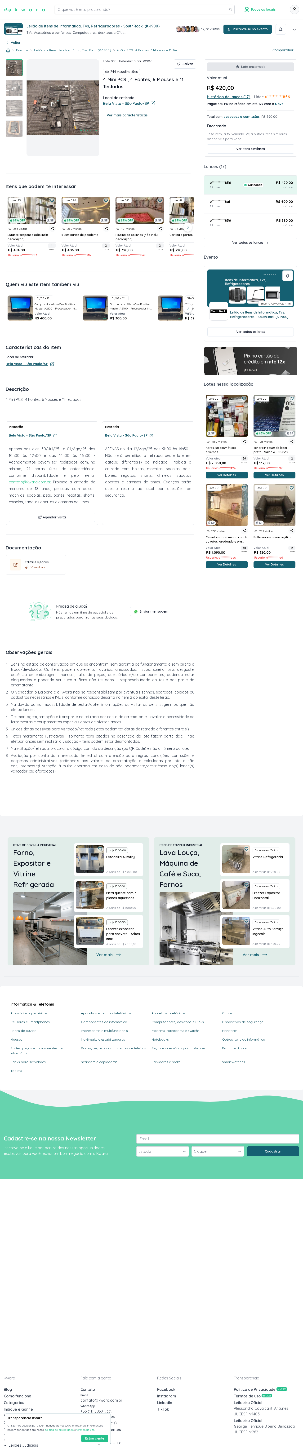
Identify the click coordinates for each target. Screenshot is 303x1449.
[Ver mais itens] (187, 227)
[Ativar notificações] (281, 29)
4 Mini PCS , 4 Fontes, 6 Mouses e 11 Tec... (148, 50)
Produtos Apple (234, 1048)
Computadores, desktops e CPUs (178, 1022)
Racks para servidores (28, 1062)
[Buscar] (231, 9)
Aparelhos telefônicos (169, 1013)
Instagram (166, 1396)
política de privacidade (59, 1429)
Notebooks (160, 1039)
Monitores (229, 1031)
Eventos (22, 50)
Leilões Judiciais (23, 1445)
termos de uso (85, 1429)
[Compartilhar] (244, 441)
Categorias (14, 1402)
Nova (279, 104)
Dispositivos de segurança (242, 1022)
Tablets (16, 1071)
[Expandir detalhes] (294, 29)
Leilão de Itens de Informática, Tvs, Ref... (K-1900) (72, 50)
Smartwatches (233, 1062)
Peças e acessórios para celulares (178, 1048)
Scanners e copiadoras (99, 1062)
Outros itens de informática (243, 1039)
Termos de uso (252, 1396)
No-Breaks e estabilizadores (103, 1039)
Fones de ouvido (23, 1031)
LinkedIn (164, 1402)
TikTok (163, 1409)
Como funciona (17, 1396)
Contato (87, 1389)
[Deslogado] (294, 9)
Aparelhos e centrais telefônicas (106, 1013)
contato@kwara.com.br (29, 482)
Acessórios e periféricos (29, 1013)
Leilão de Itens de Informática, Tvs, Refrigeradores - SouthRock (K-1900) (259, 314)
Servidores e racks (166, 1062)
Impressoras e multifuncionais (104, 1031)
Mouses (16, 1039)
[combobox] (138, 1151)
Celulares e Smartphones (30, 1022)
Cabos (227, 1013)
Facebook (166, 1389)
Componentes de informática (104, 1022)
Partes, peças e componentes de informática (36, 1050)
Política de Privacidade (260, 1389)
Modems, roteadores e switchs (176, 1031)
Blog (8, 1389)
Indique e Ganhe (18, 1409)
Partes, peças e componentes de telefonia (114, 1048)
